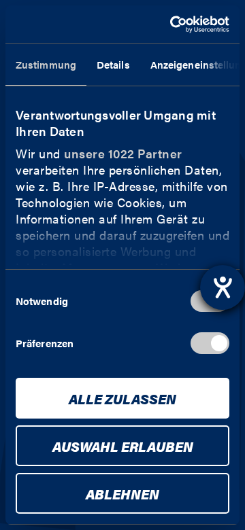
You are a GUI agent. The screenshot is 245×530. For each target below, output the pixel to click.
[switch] (210, 343)
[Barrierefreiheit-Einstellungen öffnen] (222, 287)
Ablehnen (122, 494)
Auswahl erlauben (122, 446)
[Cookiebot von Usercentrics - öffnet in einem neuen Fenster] (172, 24)
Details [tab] (113, 64)
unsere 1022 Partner (123, 153)
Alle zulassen (122, 398)
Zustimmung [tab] (46, 64)
